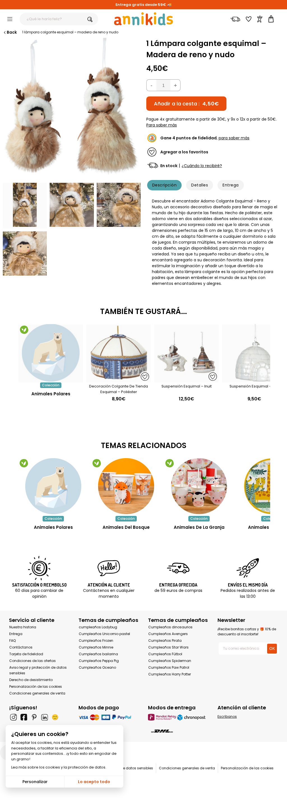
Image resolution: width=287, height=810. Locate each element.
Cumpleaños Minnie (96, 647)
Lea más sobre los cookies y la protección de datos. (58, 767)
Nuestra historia (22, 627)
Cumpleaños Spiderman (169, 660)
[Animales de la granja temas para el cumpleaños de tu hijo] (199, 486)
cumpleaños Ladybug (98, 627)
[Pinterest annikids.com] (34, 717)
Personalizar (35, 781)
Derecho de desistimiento (31, 679)
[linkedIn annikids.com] (44, 717)
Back (12, 32)
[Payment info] (108, 717)
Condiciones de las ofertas (32, 660)
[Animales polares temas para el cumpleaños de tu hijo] (53, 486)
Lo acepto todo (94, 781)
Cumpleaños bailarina (98, 654)
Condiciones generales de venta (37, 693)
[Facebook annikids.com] (23, 717)
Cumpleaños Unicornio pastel (104, 633)
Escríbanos (227, 716)
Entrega (231, 185)
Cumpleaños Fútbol (165, 654)
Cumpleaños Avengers (168, 633)
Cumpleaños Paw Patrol (168, 667)
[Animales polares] (51, 379)
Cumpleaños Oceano (97, 667)
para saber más (234, 138)
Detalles (199, 185)
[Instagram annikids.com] (13, 717)
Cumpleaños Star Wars (168, 647)
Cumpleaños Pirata (165, 640)
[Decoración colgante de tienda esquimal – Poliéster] (119, 379)
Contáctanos (21, 647)
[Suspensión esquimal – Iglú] (254, 379)
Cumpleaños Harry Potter (169, 674)
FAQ (12, 640)
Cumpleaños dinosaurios (170, 627)
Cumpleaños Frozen (96, 640)
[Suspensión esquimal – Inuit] (186, 379)
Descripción (164, 185)
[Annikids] (143, 18)
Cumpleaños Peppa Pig (99, 660)
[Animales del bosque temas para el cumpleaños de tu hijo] (126, 486)
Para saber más (161, 125)
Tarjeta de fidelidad (26, 654)
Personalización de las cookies (35, 686)
